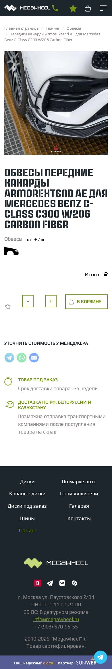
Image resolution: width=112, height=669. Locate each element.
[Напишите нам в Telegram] (100, 657)
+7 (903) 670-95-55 (55, 8)
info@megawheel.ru (56, 619)
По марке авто (79, 481)
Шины (27, 518)
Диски (27, 481)
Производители (79, 493)
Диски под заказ (27, 506)
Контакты (79, 518)
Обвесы (13, 239)
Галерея (79, 506)
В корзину (89, 301)
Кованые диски (27, 493)
